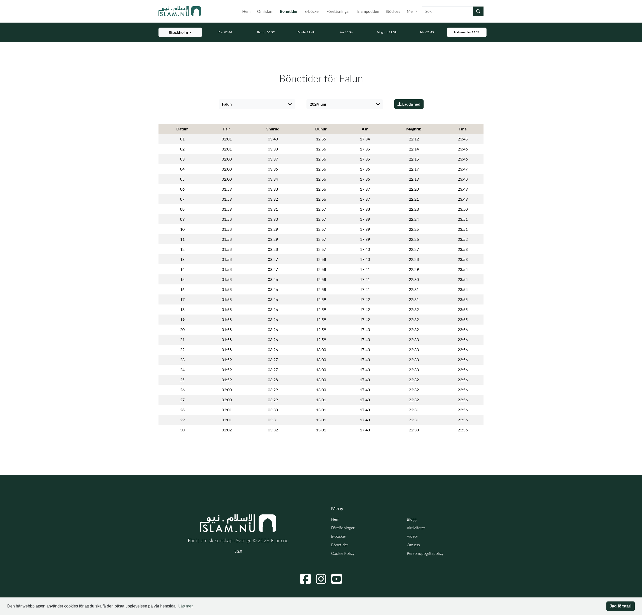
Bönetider (290, 11)
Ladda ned (411, 104)
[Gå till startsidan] (179, 11)
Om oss (413, 544)
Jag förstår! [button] (620, 606)
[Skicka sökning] (478, 11)
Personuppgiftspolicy (425, 553)
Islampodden (368, 11)
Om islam (265, 11)
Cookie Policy (343, 553)
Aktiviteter (416, 527)
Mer (411, 11)
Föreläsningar (338, 11)
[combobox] (447, 11)
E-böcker (312, 11)
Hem (246, 11)
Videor (412, 536)
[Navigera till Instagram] (321, 579)
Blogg (412, 519)
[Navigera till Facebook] (305, 579)
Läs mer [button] (185, 606)
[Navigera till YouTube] (336, 579)
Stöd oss (393, 11)
